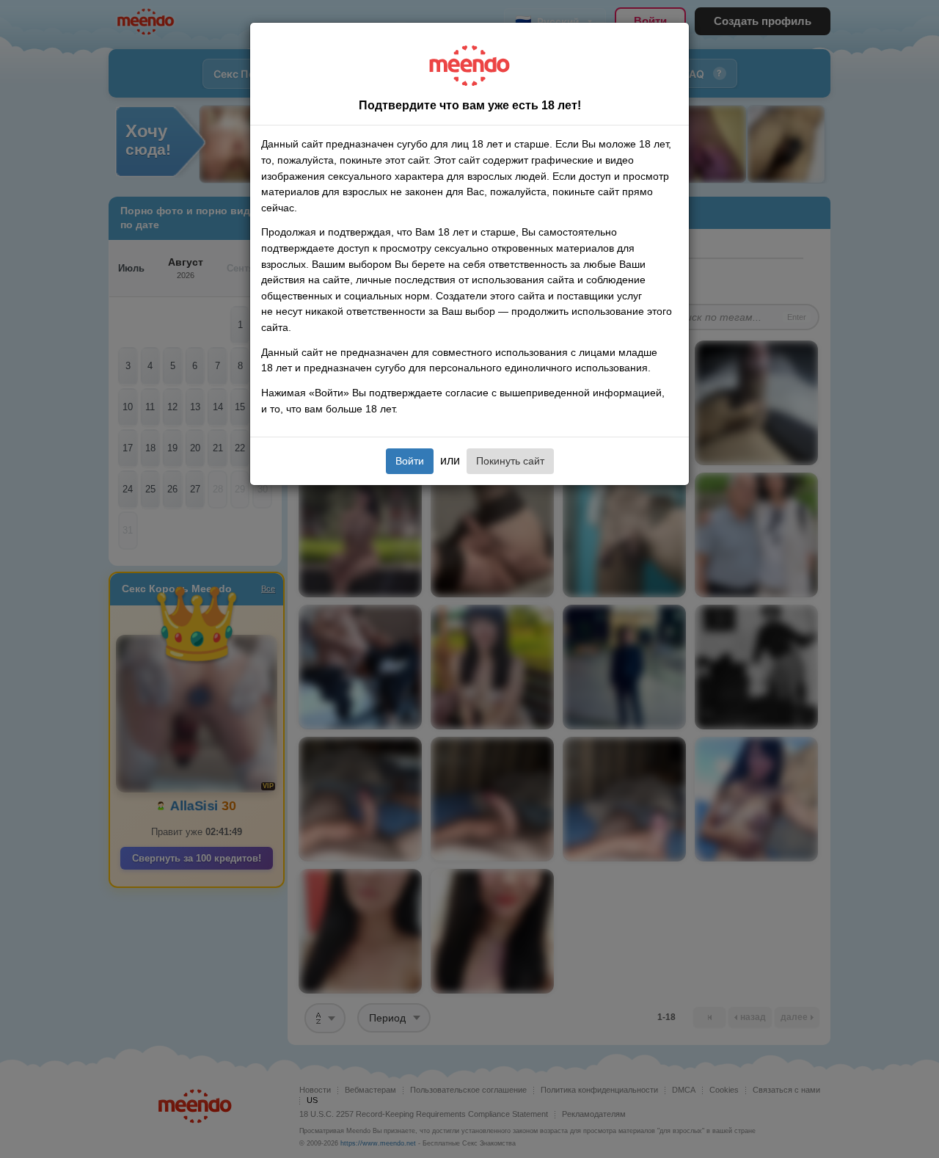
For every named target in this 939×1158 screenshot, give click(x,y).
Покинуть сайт (510, 461)
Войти (409, 461)
